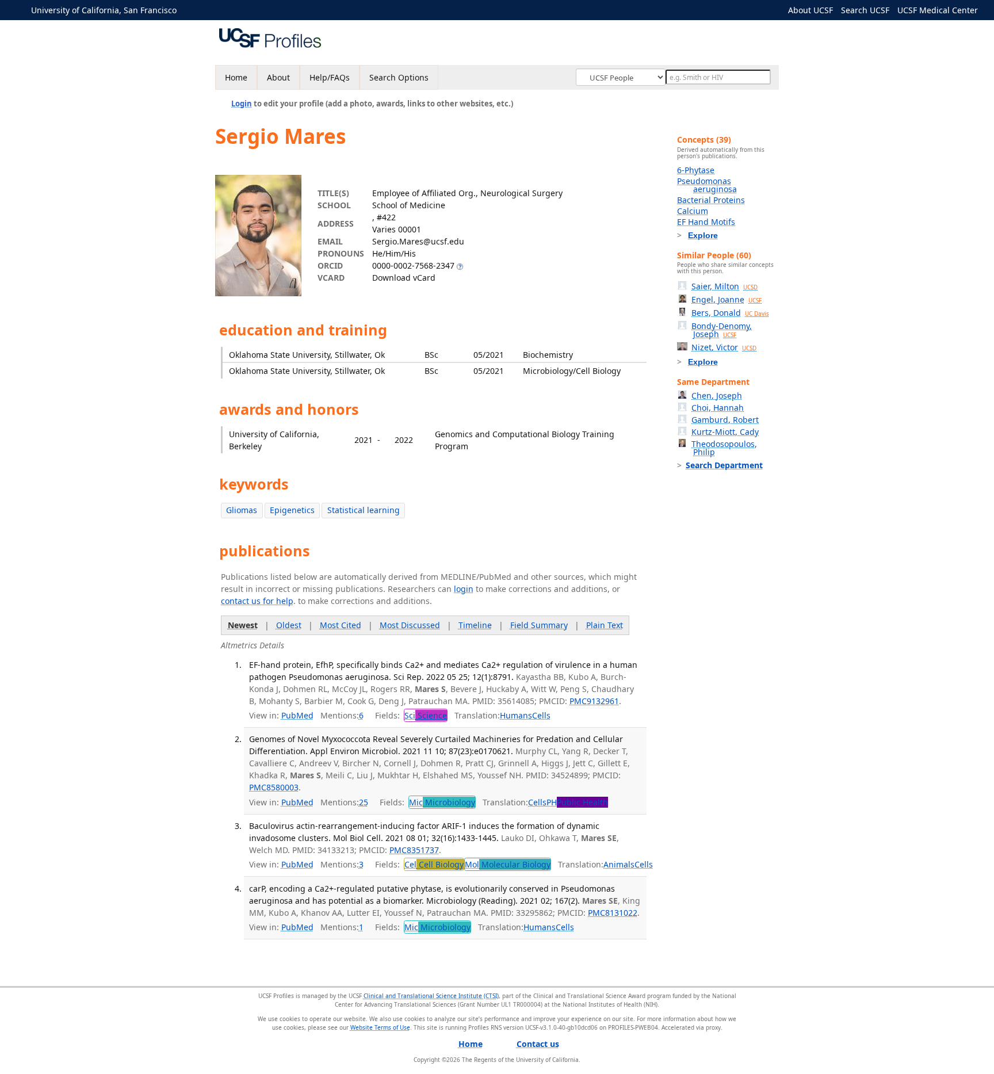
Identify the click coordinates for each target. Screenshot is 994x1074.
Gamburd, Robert (725, 419)
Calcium (692, 210)
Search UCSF (865, 10)
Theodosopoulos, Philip (724, 447)
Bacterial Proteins (711, 199)
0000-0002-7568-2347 (413, 265)
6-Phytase (695, 170)
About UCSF (810, 10)
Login (241, 103)
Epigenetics (292, 509)
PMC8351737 (414, 849)
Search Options (399, 77)
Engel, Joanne (726, 299)
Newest (243, 625)
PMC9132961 (594, 700)
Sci (425, 715)
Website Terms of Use (380, 1027)
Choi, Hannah (717, 407)
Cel (434, 864)
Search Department (724, 465)
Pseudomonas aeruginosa (707, 184)
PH (577, 802)
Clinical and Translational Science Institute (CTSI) (431, 996)
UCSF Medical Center (937, 10)
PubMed (297, 715)
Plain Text (604, 625)
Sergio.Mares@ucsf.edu (418, 241)
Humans (516, 715)
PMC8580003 (274, 787)
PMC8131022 (612, 912)
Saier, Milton (724, 286)
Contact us (538, 1043)
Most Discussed (410, 625)
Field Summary (539, 625)
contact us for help (257, 600)
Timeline (475, 625)
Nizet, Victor (723, 347)
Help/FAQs (329, 77)
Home (236, 77)
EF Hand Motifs (706, 221)
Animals (618, 864)
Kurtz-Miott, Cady (725, 431)
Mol (507, 864)
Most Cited (340, 625)
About (278, 77)
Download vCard (403, 277)
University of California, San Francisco (104, 10)
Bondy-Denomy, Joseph (721, 329)
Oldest (288, 625)
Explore (703, 235)
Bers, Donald (730, 312)
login (463, 588)
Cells (541, 715)
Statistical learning (363, 509)
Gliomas (241, 509)
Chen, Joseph (716, 395)
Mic (442, 802)
